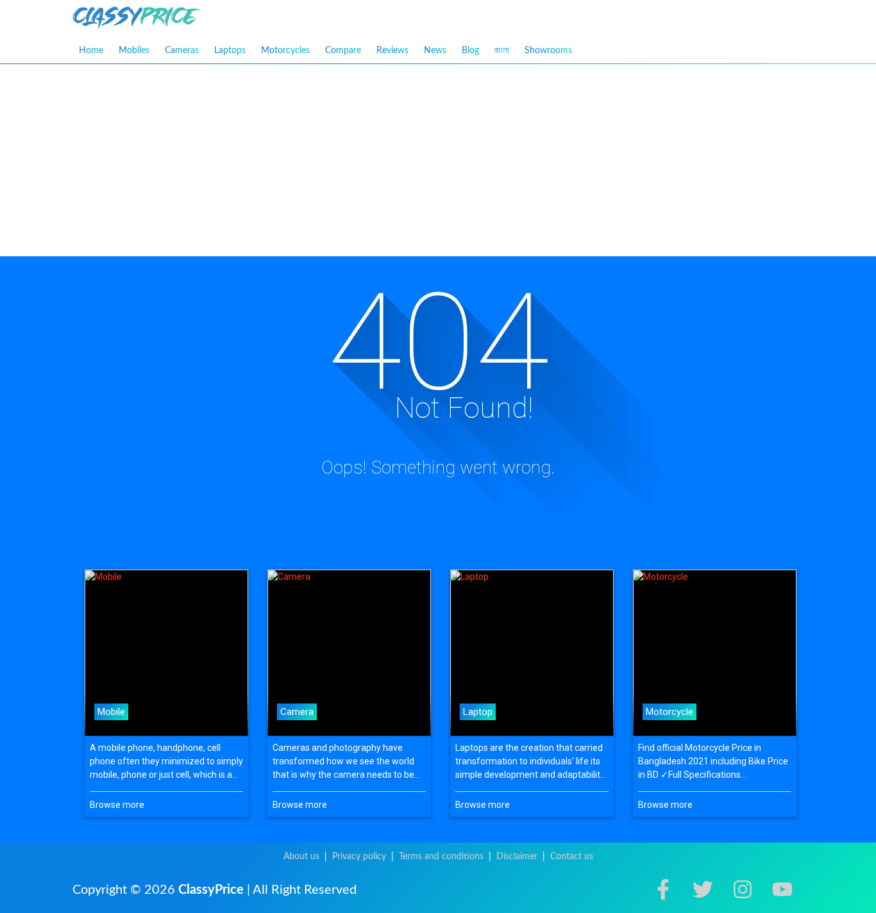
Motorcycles (285, 50)
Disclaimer (516, 856)
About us (301, 856)
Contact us (571, 856)
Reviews (392, 50)
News (435, 50)
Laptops (230, 50)
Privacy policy (359, 856)
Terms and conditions (441, 856)
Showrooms (548, 50)
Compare (343, 50)
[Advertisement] (438, 160)
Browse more (117, 805)
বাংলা (501, 50)
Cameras (182, 50)
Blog (470, 50)
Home (91, 50)
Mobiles (134, 50)
